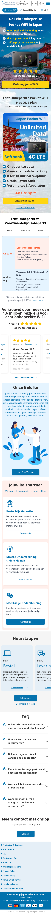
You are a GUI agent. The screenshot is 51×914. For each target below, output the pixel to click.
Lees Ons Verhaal (25, 472)
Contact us (25, 621)
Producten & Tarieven (13, 845)
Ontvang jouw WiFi (25, 84)
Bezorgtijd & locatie (25, 703)
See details (25, 533)
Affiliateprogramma (12, 867)
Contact (25, 833)
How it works (25, 579)
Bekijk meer (26, 698)
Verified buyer (32, 344)
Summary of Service (12, 880)
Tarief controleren (25, 207)
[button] (4, 354)
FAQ (4, 853)
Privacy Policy (9, 871)
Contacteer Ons (10, 858)
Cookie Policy (9, 875)
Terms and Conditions (13, 888)
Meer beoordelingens (25, 377)
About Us (7, 862)
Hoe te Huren (9, 849)
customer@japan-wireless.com (25, 894)
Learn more (37, 300)
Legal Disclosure (10, 884)
